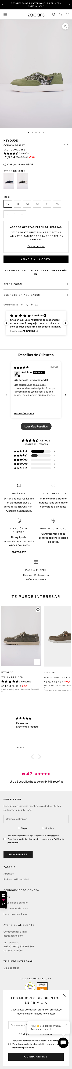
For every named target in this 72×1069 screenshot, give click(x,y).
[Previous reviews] (6, 323)
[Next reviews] (65, 323)
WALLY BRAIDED (12, 677)
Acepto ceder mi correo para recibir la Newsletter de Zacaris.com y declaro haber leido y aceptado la (38, 1044)
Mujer (26, 1034)
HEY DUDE (10, 140)
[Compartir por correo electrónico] (36, 304)
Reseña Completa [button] (24, 413)
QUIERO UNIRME (36, 1056)
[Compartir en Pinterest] (31, 304)
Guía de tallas (11, 967)
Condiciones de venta (15, 908)
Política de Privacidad (16, 879)
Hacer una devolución (15, 914)
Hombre (48, 1034)
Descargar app (36, 246)
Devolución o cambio (15, 902)
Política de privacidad (23, 1047)
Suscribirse (18, 854)
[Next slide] (66, 395)
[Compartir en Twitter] (26, 304)
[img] (21, 367)
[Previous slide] (6, 395)
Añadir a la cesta (36, 259)
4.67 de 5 (45, 440)
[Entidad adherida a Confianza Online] (36, 987)
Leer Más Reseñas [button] (36, 426)
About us (8, 873)
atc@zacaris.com (13, 935)
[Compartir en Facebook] (21, 304)
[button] (11, 153)
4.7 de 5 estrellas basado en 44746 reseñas (36, 781)
